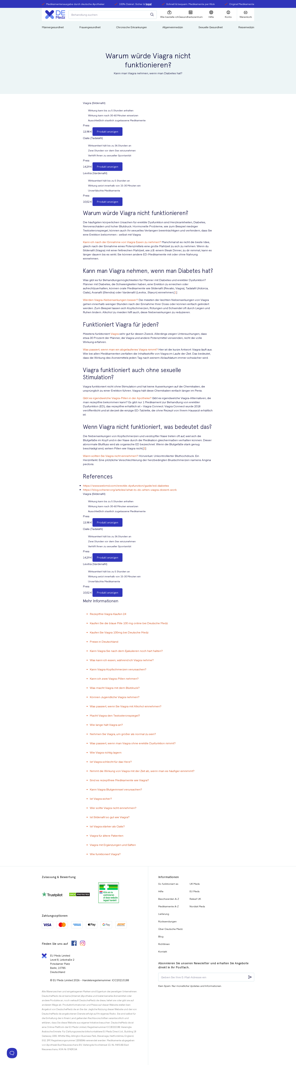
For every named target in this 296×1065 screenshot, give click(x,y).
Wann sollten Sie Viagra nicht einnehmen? (110, 456)
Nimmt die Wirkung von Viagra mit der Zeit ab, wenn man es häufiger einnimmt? (142, 771)
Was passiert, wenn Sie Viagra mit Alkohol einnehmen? (125, 706)
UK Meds (195, 883)
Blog (160, 936)
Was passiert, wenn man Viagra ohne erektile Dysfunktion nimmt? (133, 743)
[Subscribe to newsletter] (250, 977)
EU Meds (195, 891)
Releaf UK (195, 899)
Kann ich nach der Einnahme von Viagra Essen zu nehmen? (122, 242)
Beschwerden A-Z (168, 899)
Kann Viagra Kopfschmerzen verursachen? (118, 669)
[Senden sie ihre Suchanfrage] (152, 14)
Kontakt (162, 951)
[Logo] (55, 14)
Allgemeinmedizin (172, 27)
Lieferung (163, 914)
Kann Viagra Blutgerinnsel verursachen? (116, 789)
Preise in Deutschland (104, 641)
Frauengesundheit (90, 27)
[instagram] (82, 944)
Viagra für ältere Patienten (106, 835)
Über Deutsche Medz (170, 929)
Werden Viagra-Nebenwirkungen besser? (110, 300)
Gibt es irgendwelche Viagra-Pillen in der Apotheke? (117, 398)
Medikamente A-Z (168, 906)
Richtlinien (164, 944)
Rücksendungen (167, 921)
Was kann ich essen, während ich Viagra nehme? (122, 660)
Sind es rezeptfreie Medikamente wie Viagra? (119, 780)
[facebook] (74, 944)
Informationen (168, 877)
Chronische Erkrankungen (131, 27)
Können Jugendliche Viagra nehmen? (114, 697)
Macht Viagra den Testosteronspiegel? (115, 715)
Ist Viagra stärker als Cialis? (107, 826)
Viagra (114, 333)
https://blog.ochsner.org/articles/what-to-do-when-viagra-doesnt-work (130, 489)
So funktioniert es (168, 883)
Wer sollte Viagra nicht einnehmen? (113, 808)
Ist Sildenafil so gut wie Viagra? (110, 817)
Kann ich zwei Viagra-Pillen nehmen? (114, 678)
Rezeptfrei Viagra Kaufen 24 (108, 614)
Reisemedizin (246, 27)
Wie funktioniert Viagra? (105, 854)
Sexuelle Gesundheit (211, 27)
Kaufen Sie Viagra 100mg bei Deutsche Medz (119, 632)
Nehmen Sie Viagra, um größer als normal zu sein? (123, 734)
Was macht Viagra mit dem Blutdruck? (115, 688)
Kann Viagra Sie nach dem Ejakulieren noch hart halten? (126, 651)
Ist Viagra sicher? (101, 798)
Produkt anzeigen (107, 131)
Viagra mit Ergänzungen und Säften (113, 845)
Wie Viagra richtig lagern (105, 752)
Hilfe (160, 891)
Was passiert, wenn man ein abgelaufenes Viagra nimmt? (120, 349)
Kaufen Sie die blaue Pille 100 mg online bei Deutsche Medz (129, 623)
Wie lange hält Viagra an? (106, 724)
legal (149, 4)
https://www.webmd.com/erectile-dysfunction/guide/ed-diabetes (126, 485)
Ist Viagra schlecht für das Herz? (111, 761)
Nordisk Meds (197, 906)
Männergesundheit (53, 27)
